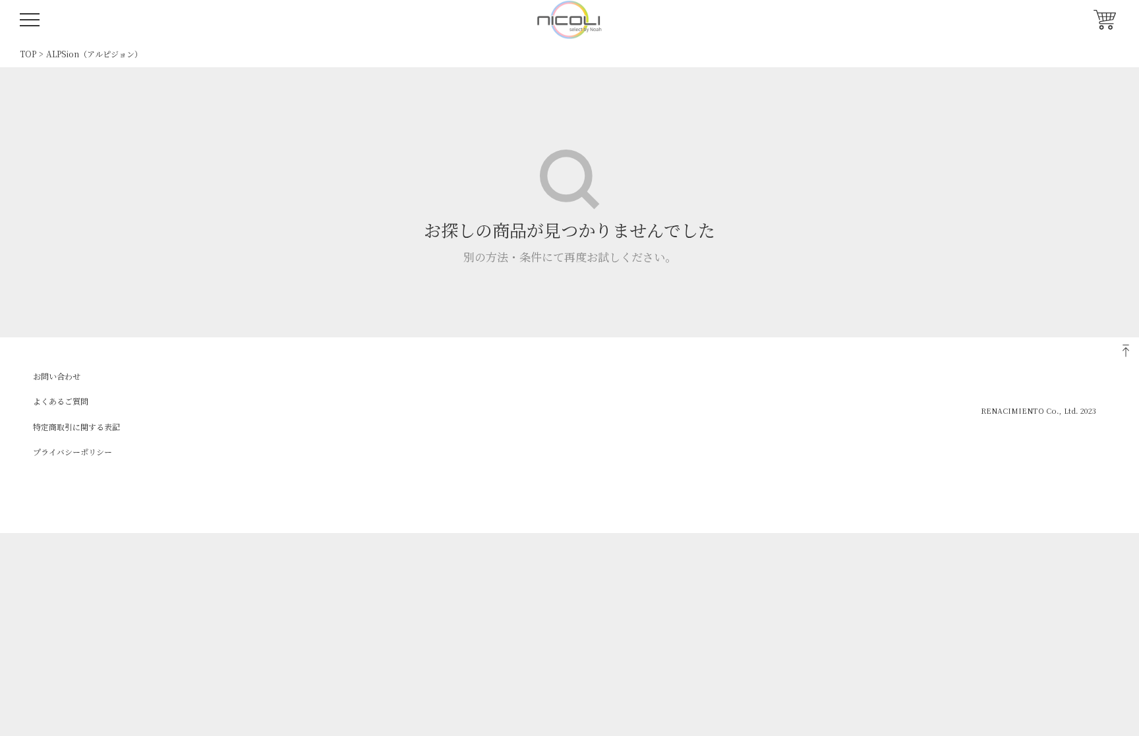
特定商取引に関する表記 (76, 426)
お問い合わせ (56, 376)
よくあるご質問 (60, 401)
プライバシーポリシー (72, 451)
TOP (28, 53)
